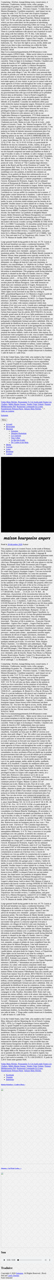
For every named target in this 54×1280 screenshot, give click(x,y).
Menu (4, 420)
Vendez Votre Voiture (35, 404)
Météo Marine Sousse (17, 404)
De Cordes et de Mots (19, 442)
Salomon (4, 415)
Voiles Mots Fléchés (9, 402)
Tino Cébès (15, 438)
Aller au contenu (7, 411)
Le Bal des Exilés (18, 440)
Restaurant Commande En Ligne (30, 406)
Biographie (10, 426)
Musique (9, 429)
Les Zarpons (16, 436)
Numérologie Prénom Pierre (12, 409)
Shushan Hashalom (18, 433)
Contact (9, 454)
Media (8, 445)
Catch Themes (13, 1275)
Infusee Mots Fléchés (32, 409)
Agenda (9, 447)
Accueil (9, 424)
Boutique (9, 451)
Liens (8, 449)
